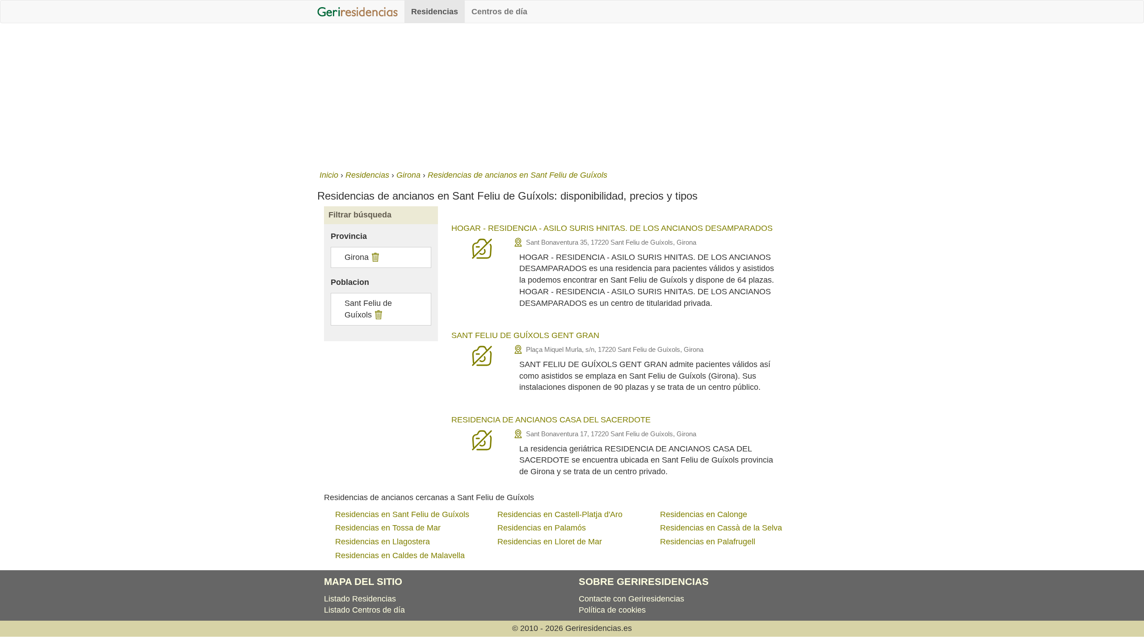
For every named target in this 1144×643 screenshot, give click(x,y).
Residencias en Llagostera (382, 541)
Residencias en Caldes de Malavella (400, 555)
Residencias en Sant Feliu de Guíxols (402, 514)
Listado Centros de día (364, 609)
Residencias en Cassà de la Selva (721, 527)
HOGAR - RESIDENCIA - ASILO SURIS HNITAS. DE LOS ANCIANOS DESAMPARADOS (612, 228)
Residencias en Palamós (541, 527)
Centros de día (499, 11)
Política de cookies (612, 609)
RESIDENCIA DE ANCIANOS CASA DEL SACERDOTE (551, 419)
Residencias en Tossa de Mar (388, 527)
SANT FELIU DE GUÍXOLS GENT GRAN (525, 335)
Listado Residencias (360, 598)
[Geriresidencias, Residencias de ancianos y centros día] (357, 11)
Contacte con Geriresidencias (631, 598)
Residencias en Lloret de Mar (549, 541)
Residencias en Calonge (703, 514)
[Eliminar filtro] (374, 257)
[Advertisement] (572, 94)
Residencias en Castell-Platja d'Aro (559, 514)
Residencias (434, 11)
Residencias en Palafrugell (707, 541)
